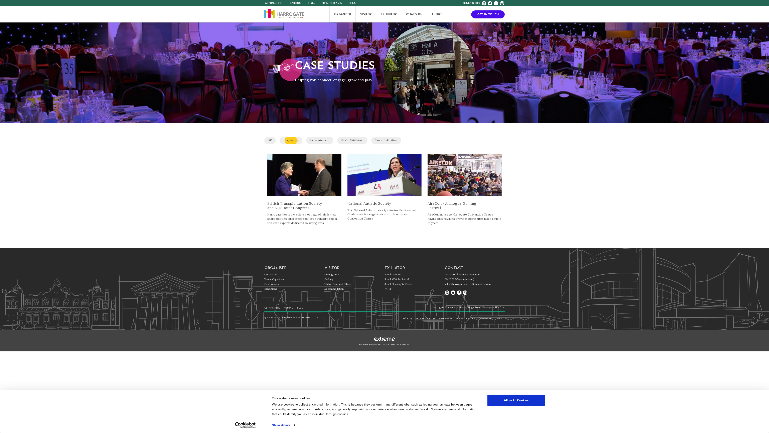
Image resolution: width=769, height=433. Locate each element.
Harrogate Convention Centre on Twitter (490, 3)
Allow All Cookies (516, 400)
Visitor (331, 268)
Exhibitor (394, 268)
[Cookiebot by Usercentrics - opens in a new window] (245, 425)
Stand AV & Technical (396, 279)
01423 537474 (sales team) (459, 279)
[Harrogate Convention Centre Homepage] (284, 14)
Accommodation (334, 288)
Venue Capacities (274, 279)
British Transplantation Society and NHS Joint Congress (294, 205)
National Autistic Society (369, 203)
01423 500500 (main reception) (462, 274)
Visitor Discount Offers (337, 283)
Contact (454, 268)
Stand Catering (392, 274)
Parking (295, 3)
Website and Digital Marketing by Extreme (384, 345)
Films (352, 3)
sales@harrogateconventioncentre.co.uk (468, 283)
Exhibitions (270, 288)
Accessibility (485, 319)
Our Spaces (271, 274)
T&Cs (499, 319)
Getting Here (331, 274)
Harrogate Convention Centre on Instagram (502, 3)
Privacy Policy (464, 319)
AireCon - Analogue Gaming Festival (452, 205)
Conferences (271, 283)
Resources (445, 319)
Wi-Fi (387, 288)
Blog (311, 3)
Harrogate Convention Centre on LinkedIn (484, 3)
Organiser (275, 268)
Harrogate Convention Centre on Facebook (496, 3)
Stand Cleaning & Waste (398, 283)
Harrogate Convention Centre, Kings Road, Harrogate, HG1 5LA (468, 307)
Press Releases (332, 3)
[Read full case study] (304, 177)
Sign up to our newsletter (419, 319)
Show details (281, 425)
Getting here (274, 3)
